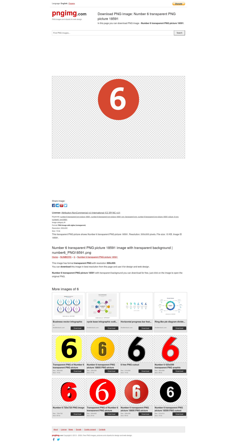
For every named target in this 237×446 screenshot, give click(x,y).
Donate (78, 429)
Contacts (102, 429)
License (64, 429)
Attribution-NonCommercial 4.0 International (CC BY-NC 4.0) (90, 212)
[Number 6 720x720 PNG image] (69, 392)
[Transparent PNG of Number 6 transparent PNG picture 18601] (103, 392)
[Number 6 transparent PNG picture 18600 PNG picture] (136, 392)
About (55, 429)
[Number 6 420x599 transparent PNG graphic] (170, 349)
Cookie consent (90, 429)
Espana (72, 3)
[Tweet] (65, 205)
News (71, 429)
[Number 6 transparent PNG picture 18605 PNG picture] (103, 349)
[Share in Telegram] (57, 205)
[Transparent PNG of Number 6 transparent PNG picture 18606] (69, 349)
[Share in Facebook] (53, 205)
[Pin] (61, 205)
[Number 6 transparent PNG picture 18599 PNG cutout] (170, 392)
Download (77, 328)
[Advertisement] (118, 57)
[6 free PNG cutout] (136, 349)
